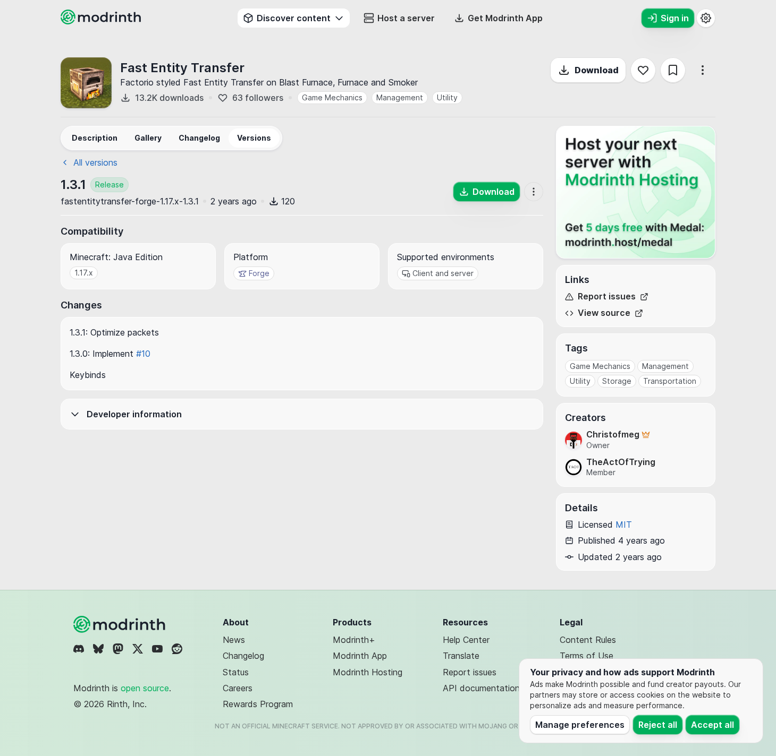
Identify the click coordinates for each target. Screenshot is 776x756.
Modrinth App (360, 655)
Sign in (675, 18)
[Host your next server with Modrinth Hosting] (635, 192)
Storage (616, 380)
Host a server (406, 18)
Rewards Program (258, 704)
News (234, 640)
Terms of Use (586, 655)
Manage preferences (580, 724)
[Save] (673, 70)
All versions (95, 162)
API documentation (481, 688)
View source (604, 313)
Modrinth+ (354, 640)
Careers (237, 688)
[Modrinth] (120, 624)
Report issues (607, 296)
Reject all (657, 724)
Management (399, 97)
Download (597, 70)
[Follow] (643, 70)
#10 (143, 353)
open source (145, 688)
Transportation (669, 380)
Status (236, 672)
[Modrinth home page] (102, 21)
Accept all (712, 724)
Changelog (243, 655)
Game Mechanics (332, 97)
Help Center (466, 640)
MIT (623, 524)
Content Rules (588, 640)
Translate (461, 655)
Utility (447, 97)
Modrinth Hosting (367, 672)
